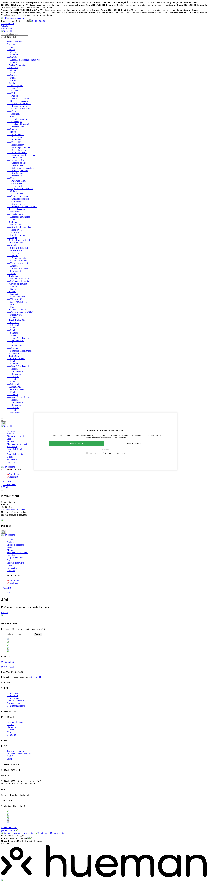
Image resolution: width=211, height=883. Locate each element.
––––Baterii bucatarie (16, 150)
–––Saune (11, 327)
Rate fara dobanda (15, 722)
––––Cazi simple (14, 121)
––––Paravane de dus (16, 181)
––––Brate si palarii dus (17, 170)
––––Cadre (12, 111)
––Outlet (11, 49)
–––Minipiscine (14, 211)
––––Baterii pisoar (15, 145)
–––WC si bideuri (15, 85)
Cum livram (12, 695)
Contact (10, 729)
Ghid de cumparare (15, 700)
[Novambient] (8, 426)
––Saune (11, 219)
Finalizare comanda (18, 509)
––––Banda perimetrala (17, 258)
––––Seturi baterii (15, 157)
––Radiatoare (13, 276)
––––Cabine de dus (15, 183)
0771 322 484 (7, 667)
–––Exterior (12, 289)
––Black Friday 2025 (16, 320)
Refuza (105, 449)
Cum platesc (12, 693)
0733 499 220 (38, 21)
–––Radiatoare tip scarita (18, 281)
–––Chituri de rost (15, 242)
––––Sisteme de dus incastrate (20, 168)
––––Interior (12, 255)
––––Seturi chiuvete (16, 204)
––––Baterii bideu (15, 142)
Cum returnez (13, 698)
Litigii (9, 759)
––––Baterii (12, 343)
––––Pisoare (12, 96)
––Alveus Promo (14, 353)
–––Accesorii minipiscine (18, 217)
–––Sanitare (12, 54)
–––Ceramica (13, 52)
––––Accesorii (13, 114)
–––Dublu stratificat (16, 296)
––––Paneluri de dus (16, 165)
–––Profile (11, 80)
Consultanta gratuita (16, 706)
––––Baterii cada (14, 137)
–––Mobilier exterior (16, 235)
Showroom (12, 727)
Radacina (11, 44)
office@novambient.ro (14, 18)
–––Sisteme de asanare (17, 260)
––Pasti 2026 (13, 356)
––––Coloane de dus (16, 163)
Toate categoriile (14, 41)
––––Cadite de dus (15, 186)
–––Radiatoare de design (18, 278)
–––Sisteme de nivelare (17, 268)
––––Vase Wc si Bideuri (18, 338)
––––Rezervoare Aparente (19, 106)
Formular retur (13, 703)
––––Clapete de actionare (18, 108)
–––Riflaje (11, 317)
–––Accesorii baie (15, 193)
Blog (9, 732)
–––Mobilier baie (14, 224)
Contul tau (11, 735)
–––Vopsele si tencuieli (17, 263)
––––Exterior (13, 253)
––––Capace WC (15, 90)
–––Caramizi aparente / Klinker (21, 312)
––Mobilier (12, 222)
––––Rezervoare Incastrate (19, 103)
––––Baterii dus (14, 139)
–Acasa (10, 47)
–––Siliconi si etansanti (17, 248)
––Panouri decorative (16, 309)
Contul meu (6, 28)
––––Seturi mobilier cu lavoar (20, 227)
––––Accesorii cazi (15, 126)
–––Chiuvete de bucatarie (18, 196)
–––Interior (12, 286)
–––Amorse (12, 266)
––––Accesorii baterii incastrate (21, 155)
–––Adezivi (12, 245)
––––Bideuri (12, 93)
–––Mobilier (12, 57)
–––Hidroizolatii (14, 250)
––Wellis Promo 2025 (17, 65)
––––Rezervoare (14, 345)
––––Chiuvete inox (15, 201)
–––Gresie (11, 70)
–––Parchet (12, 62)
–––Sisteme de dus (15, 160)
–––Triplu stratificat (16, 299)
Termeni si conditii (15, 751)
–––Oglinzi (12, 191)
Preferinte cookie (9, 618)
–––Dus (10, 178)
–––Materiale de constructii (19, 351)
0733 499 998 (7, 662)
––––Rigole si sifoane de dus (20, 188)
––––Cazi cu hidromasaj (18, 124)
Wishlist (4, 26)
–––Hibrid (11, 304)
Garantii (10, 724)
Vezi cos (5, 509)
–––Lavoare (12, 129)
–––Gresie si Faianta (16, 358)
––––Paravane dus (15, 340)
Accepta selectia (134, 443)
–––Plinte (11, 78)
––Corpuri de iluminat (17, 284)
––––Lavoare (13, 348)
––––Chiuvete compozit (18, 199)
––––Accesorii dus (15, 175)
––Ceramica (12, 67)
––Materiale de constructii (18, 240)
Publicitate (121, 453)
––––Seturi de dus (15, 173)
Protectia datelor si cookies (19, 753)
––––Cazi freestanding (17, 119)
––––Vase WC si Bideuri (18, 397)
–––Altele (11, 273)
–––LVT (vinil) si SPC (17, 302)
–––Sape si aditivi (15, 271)
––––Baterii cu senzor (17, 152)
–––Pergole (12, 237)
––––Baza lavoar (14, 230)
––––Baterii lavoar (15, 134)
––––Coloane (13, 232)
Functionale (93, 453)
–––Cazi (10, 116)
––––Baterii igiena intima (18, 147)
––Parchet (11, 291)
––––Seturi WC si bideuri (18, 98)
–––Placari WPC (14, 315)
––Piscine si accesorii (16, 209)
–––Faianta (12, 72)
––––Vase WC (13, 88)
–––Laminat (12, 294)
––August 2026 (14, 387)
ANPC (10, 756)
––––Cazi (11, 335)
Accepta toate (76, 443)
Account (5, 469)
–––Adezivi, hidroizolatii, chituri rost (23, 60)
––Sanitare (12, 83)
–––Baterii (11, 132)
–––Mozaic (12, 75)
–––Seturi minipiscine (17, 214)
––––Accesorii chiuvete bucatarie (22, 206)
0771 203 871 (37, 677)
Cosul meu (13, 477)
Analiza (107, 453)
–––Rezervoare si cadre (17, 101)
